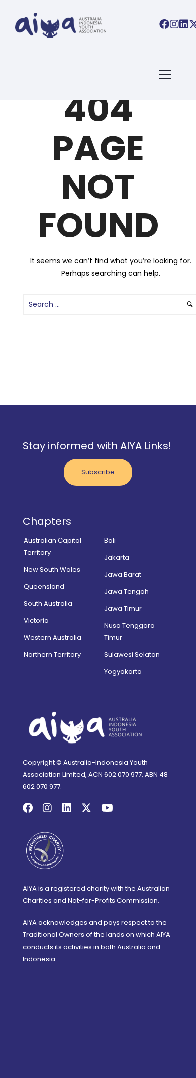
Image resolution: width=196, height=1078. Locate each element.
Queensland (44, 586)
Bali (110, 540)
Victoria (36, 620)
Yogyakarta (123, 672)
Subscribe (98, 472)
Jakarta (116, 557)
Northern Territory (52, 654)
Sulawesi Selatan (132, 654)
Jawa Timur (123, 608)
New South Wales (52, 569)
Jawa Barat (122, 574)
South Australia (48, 603)
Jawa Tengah (126, 591)
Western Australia (52, 637)
